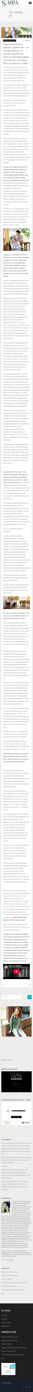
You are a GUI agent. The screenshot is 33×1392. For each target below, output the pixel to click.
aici (14, 917)
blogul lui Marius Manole (9, 1275)
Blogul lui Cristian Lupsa (9, 1272)
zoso (2, 1293)
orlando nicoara (6, 1323)
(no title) (4, 1166)
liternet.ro (4, 1319)
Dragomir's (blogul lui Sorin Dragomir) (14, 1283)
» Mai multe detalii (7, 1260)
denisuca (4, 1315)
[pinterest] (30, 1387)
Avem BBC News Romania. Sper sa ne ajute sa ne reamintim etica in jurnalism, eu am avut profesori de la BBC (16, 1160)
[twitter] (26, 1387)
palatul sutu (5, 1326)
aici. (23, 920)
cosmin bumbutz (6, 1279)
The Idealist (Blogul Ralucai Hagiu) (12, 1290)
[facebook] (23, 1387)
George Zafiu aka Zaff (8, 1286)
